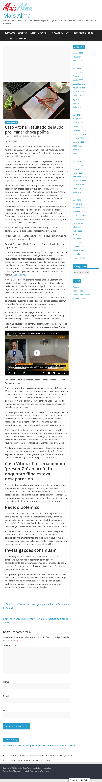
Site (5, 710)
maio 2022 (77, 235)
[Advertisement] (36, 63)
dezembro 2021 (79, 254)
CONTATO (9, 38)
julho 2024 (77, 149)
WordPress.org (79, 298)
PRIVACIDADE (21, 38)
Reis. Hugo (25, 136)
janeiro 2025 (78, 126)
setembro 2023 (79, 188)
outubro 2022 (78, 219)
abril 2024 (77, 161)
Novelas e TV (57, 33)
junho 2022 (77, 231)
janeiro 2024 (78, 173)
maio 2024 (77, 157)
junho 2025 (77, 107)
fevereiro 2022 (79, 246)
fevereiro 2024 (79, 169)
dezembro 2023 (79, 177)
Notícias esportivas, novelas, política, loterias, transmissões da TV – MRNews (39, 745)
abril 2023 (77, 200)
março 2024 (78, 165)
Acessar (76, 287)
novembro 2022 (79, 215)
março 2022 (78, 242)
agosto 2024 (78, 146)
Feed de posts (78, 291)
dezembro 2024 (79, 130)
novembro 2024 (79, 134)
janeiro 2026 (78, 80)
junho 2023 (77, 192)
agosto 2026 (78, 53)
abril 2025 (77, 115)
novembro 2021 (79, 258)
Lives (68, 33)
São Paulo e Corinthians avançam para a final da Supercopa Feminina (36, 606)
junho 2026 (77, 61)
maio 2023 (77, 196)
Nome (6, 681)
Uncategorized (11, 123)
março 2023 (78, 204)
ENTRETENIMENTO (38, 33)
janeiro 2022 (78, 250)
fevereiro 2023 (79, 208)
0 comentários (38, 136)
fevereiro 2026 (79, 76)
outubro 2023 (78, 184)
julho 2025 (77, 103)
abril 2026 (77, 68)
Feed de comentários (81, 294)
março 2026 (78, 72)
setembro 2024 (79, 142)
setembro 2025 (79, 95)
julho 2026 (77, 57)
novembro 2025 (79, 88)
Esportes (22, 33)
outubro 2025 (78, 91)
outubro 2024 (78, 138)
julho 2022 (77, 227)
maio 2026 (77, 64)
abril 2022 (77, 238)
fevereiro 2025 (79, 122)
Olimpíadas (10, 33)
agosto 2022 (78, 223)
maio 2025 (77, 111)
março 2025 (78, 119)
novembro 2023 (79, 180)
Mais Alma (17, 15)
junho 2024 (77, 153)
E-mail (6, 696)
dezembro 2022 (79, 211)
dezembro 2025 (79, 84)
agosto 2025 (78, 99)
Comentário (9, 645)
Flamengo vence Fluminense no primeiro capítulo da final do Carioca (35, 620)
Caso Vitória (19, 274)
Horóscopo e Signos (83, 33)
